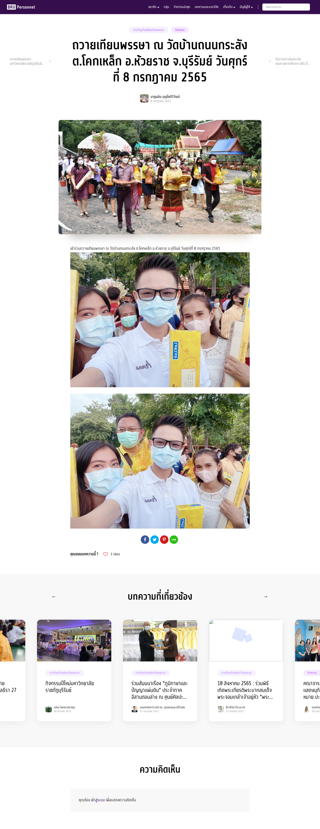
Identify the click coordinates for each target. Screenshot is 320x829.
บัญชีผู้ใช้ (245, 6)
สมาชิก (152, 6)
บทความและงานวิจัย (206, 6)
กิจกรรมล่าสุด (182, 6)
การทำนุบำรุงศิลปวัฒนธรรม (148, 30)
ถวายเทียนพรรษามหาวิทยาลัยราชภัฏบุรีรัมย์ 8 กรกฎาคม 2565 (27, 61)
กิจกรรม (180, 30)
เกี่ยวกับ (227, 6)
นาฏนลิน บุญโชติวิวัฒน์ (165, 97)
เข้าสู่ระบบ (98, 800)
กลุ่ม (166, 6)
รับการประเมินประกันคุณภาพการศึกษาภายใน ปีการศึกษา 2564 (291, 61)
